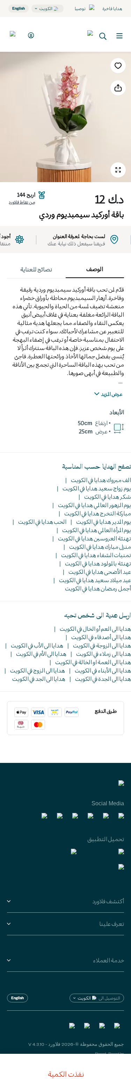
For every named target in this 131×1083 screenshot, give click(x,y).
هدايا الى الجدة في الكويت (103, 678)
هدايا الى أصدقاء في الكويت (101, 637)
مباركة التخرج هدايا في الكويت (97, 513)
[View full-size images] (118, 170)
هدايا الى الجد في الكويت (38, 678)
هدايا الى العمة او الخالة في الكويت (93, 662)
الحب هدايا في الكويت (42, 521)
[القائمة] (119, 36)
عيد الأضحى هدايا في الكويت (99, 571)
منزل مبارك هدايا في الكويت (100, 546)
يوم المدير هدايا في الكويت (103, 521)
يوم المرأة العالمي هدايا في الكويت (96, 530)
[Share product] (118, 88)
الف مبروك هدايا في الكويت (101, 479)
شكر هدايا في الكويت (107, 496)
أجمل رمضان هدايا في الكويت (98, 588)
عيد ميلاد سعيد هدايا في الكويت (95, 580)
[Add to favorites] (118, 65)
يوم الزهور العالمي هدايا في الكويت (94, 504)
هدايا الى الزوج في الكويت (37, 670)
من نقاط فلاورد (21, 202)
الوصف (94, 268)
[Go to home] (67, 34)
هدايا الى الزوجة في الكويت (102, 645)
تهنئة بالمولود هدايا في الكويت (98, 563)
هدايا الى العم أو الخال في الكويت (95, 628)
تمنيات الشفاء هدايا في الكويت (96, 555)
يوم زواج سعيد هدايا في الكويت (97, 488)
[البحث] (103, 35)
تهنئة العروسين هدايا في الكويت (94, 538)
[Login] (30, 35)
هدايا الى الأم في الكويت (41, 653)
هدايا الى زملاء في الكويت (103, 653)
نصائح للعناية (36, 269)
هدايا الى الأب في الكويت (37, 645)
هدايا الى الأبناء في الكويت (103, 670)
